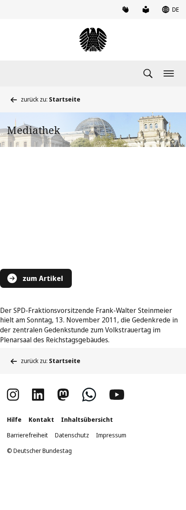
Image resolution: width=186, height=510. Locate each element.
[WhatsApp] (89, 395)
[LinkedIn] (38, 395)
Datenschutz (72, 435)
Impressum (111, 435)
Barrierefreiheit (27, 435)
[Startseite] (93, 40)
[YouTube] (117, 395)
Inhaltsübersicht (87, 419)
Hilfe (14, 419)
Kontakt (41, 419)
